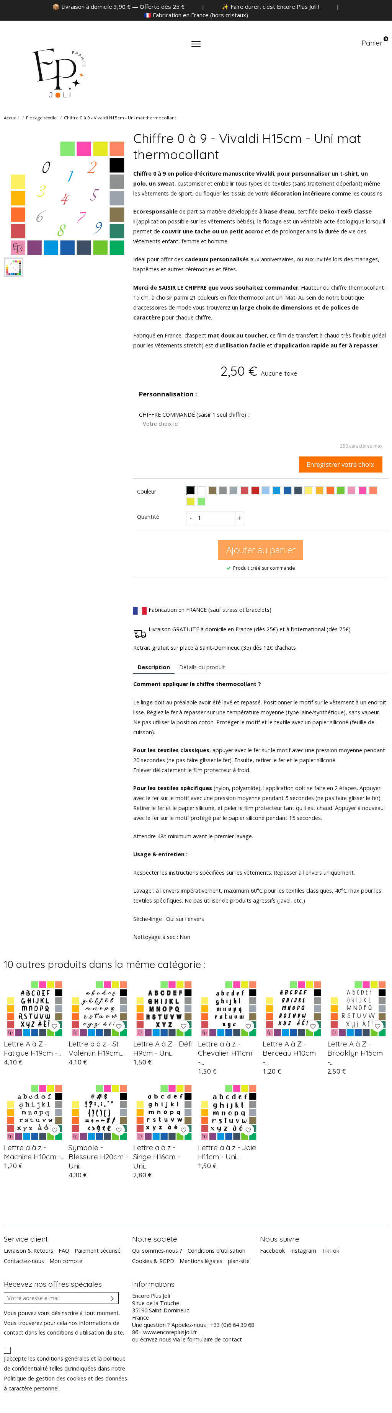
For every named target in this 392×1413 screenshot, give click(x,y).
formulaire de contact (214, 1339)
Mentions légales (201, 1261)
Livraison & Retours (28, 1250)
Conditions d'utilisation (216, 1250)
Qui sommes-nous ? (157, 1250)
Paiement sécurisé (98, 1250)
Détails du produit (202, 667)
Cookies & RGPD (153, 1261)
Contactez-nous (24, 1261)
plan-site (239, 1261)
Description (154, 667)
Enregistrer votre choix (340, 464)
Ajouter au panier (261, 549)
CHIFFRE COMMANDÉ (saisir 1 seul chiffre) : (194, 414)
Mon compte (65, 1261)
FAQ (64, 1250)
